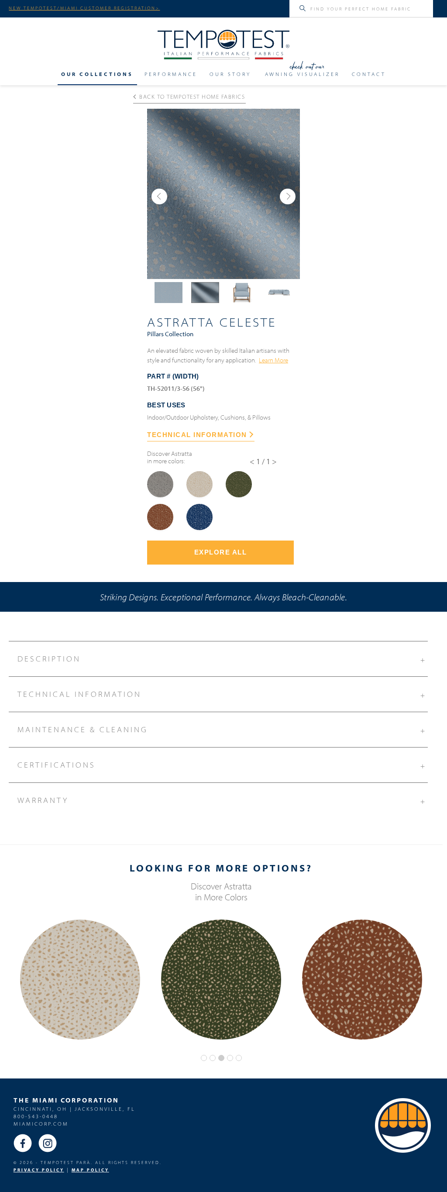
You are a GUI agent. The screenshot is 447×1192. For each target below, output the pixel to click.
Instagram (47, 1143)
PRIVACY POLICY (39, 1170)
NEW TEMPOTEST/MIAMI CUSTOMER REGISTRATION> (84, 7)
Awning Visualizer (302, 74)
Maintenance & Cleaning (221, 730)
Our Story (230, 74)
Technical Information (221, 694)
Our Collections (97, 74)
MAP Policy (90, 1170)
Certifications (221, 765)
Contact (369, 74)
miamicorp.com (41, 1123)
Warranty (221, 801)
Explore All (220, 552)
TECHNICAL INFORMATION (197, 434)
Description (221, 659)
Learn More (273, 359)
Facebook (23, 1143)
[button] (159, 196)
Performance (170, 74)
